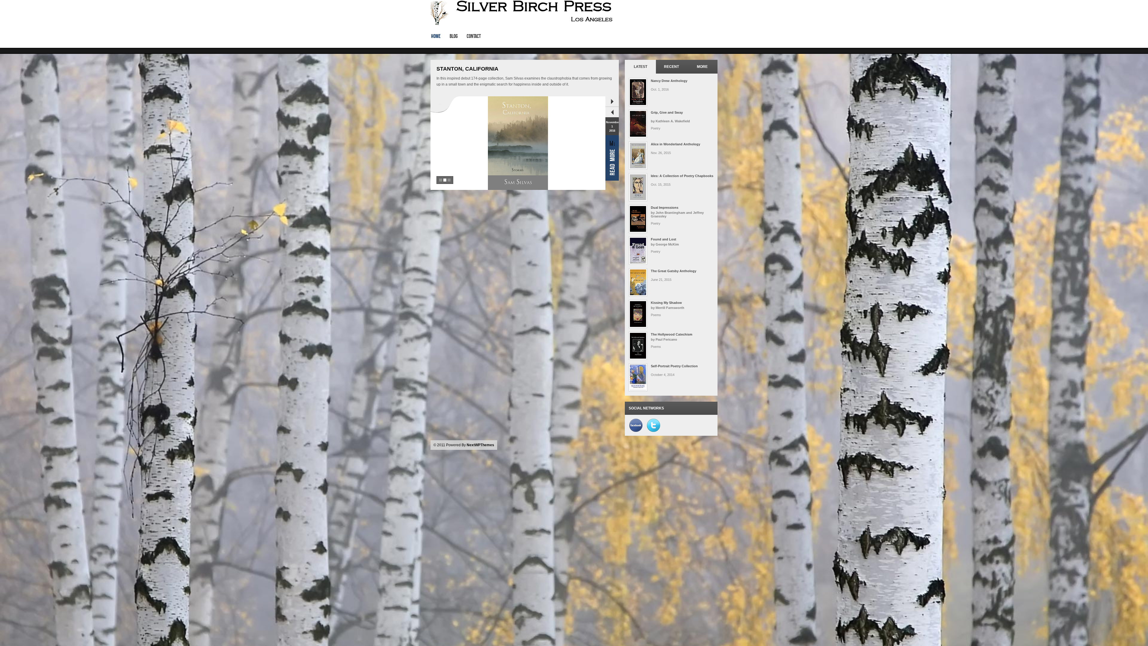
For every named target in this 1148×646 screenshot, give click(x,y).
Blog (454, 36)
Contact (474, 36)
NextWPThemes (480, 445)
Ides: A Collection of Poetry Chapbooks (682, 176)
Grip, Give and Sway (667, 112)
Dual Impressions (664, 207)
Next (612, 101)
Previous (612, 112)
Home (436, 36)
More (702, 67)
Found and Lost (663, 239)
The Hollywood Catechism (671, 334)
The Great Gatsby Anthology (673, 271)
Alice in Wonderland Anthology (675, 144)
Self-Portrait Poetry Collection (674, 366)
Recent (671, 67)
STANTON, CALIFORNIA (467, 69)
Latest (640, 67)
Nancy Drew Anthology (669, 81)
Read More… (612, 158)
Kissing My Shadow (666, 302)
